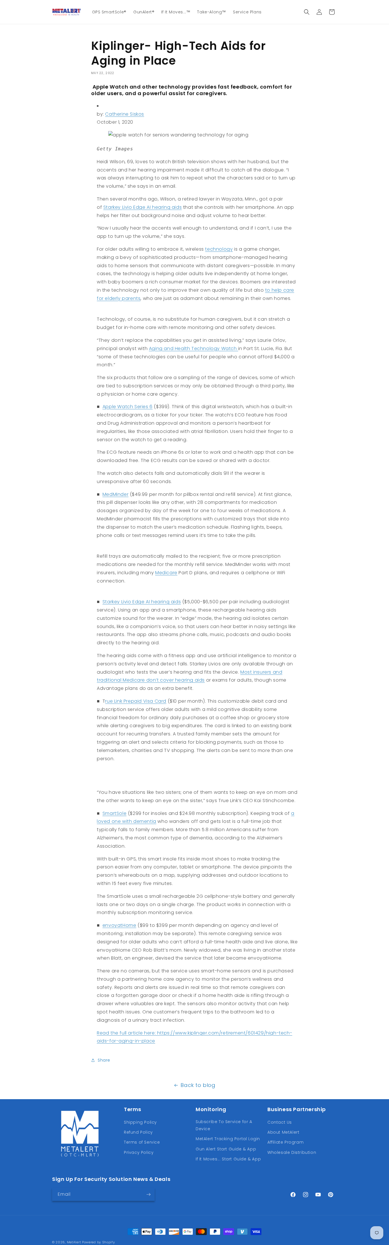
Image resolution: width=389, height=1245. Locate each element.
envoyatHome (119, 925)
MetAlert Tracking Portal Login (228, 1139)
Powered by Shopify (98, 1242)
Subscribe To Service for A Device (224, 1125)
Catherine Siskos (124, 114)
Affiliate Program (285, 1142)
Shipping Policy (140, 1122)
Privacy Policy (138, 1152)
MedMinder (115, 494)
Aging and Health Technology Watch (193, 348)
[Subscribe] (148, 1194)
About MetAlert (283, 1132)
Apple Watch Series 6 (128, 406)
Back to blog (198, 1085)
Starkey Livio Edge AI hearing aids (142, 207)
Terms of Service (142, 1142)
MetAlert (74, 1242)
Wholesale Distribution (291, 1152)
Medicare (166, 572)
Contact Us (279, 1122)
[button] (306, 12)
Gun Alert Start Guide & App (226, 1149)
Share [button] (104, 1060)
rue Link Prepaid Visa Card (135, 701)
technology (219, 249)
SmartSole (114, 813)
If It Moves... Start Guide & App (228, 1159)
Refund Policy (138, 1132)
